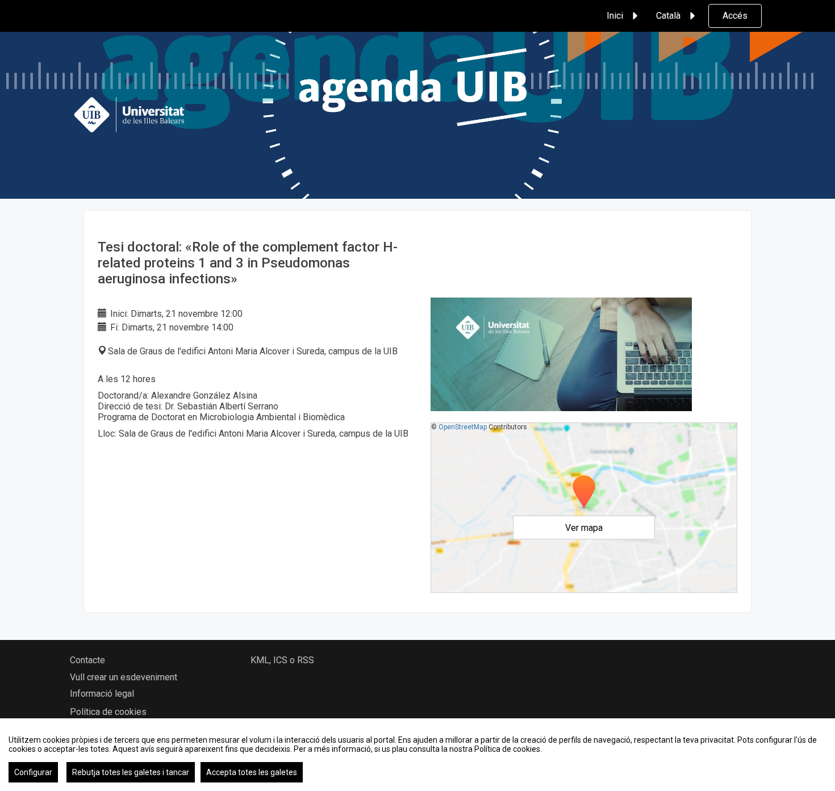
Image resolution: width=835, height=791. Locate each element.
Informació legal (102, 693)
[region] (417, 754)
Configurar (33, 772)
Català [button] (668, 15)
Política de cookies (108, 711)
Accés (735, 15)
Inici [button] (615, 15)
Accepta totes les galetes (251, 772)
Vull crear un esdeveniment (123, 677)
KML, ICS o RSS (282, 660)
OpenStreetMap (463, 427)
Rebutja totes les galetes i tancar (130, 772)
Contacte (87, 660)
